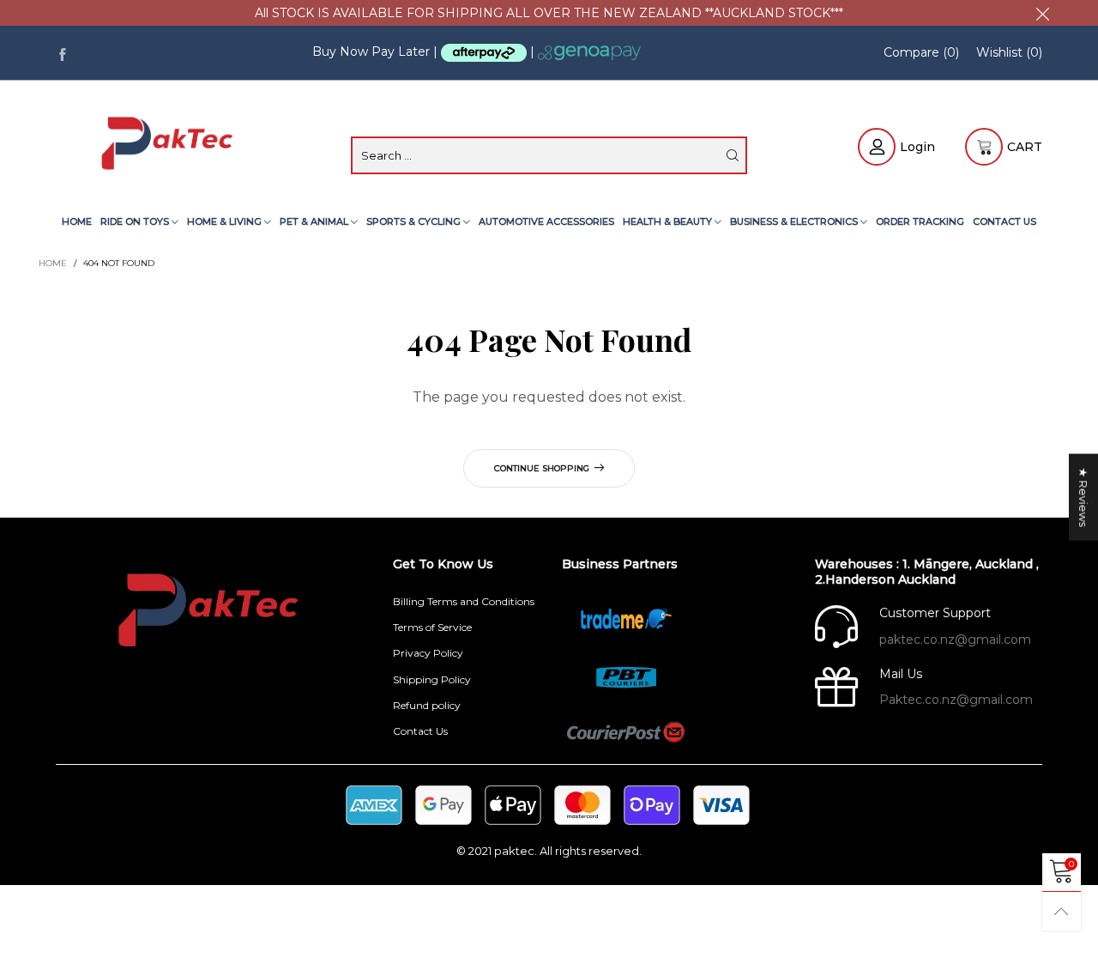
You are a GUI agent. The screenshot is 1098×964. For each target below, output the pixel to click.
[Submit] (732, 155)
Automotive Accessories (546, 221)
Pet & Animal (315, 221)
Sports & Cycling (414, 221)
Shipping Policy (432, 679)
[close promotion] (1042, 13)
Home (77, 221)
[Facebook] (62, 53)
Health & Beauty (669, 221)
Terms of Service (432, 627)
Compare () (921, 52)
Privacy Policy (428, 652)
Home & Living (225, 221)
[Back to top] (1061, 911)
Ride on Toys (136, 221)
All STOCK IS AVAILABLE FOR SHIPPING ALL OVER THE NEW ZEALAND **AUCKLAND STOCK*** (549, 13)
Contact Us (1004, 221)
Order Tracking (920, 221)
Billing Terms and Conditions (463, 601)
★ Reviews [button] (1083, 496)
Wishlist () (1009, 52)
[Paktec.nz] (169, 144)
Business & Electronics (795, 221)
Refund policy (427, 705)
